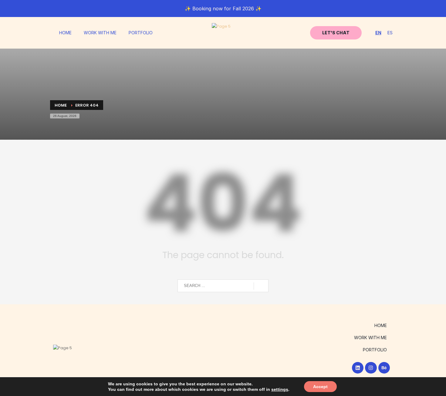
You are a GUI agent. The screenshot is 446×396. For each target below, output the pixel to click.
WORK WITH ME (100, 32)
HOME (65, 32)
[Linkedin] (357, 368)
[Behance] (384, 368)
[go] (261, 286)
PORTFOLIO (141, 32)
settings (279, 389)
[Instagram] (371, 368)
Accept (320, 386)
